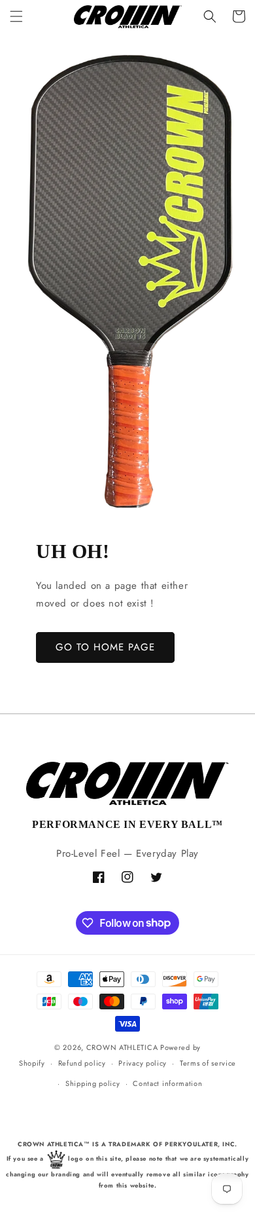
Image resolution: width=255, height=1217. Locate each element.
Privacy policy (142, 1063)
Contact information (167, 1083)
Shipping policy (92, 1083)
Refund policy (82, 1063)
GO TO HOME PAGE (105, 647)
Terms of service (208, 1063)
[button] (16, 16)
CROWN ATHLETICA (122, 1047)
